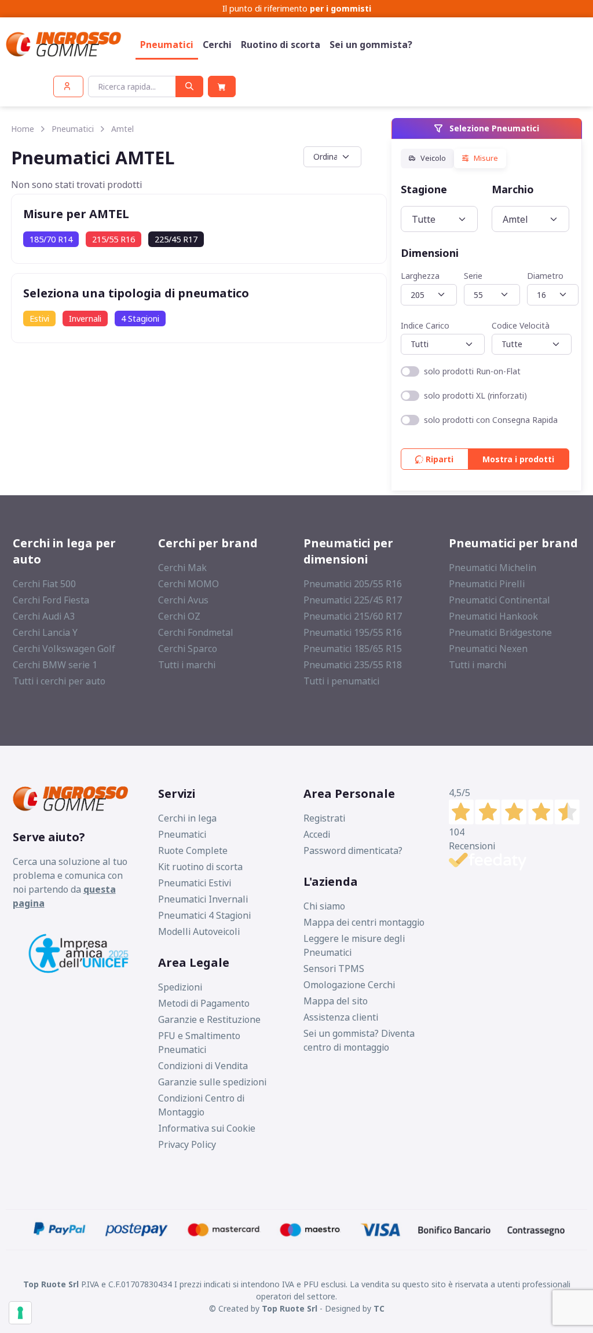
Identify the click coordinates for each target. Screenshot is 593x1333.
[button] (68, 86)
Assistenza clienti (340, 1017)
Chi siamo (324, 906)
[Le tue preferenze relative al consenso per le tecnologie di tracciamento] (20, 1313)
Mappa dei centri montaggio (363, 922)
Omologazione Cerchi (349, 984)
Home (22, 128)
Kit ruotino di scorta (200, 866)
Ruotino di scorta (280, 44)
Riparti (439, 459)
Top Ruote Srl (289, 1308)
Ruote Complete (193, 850)
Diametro (545, 275)
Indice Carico (425, 325)
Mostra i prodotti (518, 459)
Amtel (122, 128)
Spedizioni (180, 987)
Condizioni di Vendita (203, 1065)
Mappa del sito (335, 1001)
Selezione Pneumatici (493, 128)
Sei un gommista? (371, 44)
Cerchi (217, 44)
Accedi (316, 834)
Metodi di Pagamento (204, 1003)
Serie (473, 275)
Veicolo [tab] (432, 158)
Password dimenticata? (352, 850)
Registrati (324, 818)
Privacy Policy (187, 1144)
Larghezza (420, 275)
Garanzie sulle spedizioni (212, 1082)
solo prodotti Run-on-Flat (472, 371)
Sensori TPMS (333, 968)
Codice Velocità (521, 325)
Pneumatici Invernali (203, 899)
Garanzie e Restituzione (209, 1019)
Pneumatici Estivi (194, 883)
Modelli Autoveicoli (199, 931)
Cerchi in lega (187, 818)
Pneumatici (166, 44)
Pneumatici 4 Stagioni (204, 915)
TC (379, 1308)
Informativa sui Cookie (206, 1128)
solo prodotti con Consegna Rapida (491, 419)
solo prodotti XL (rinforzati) (475, 395)
